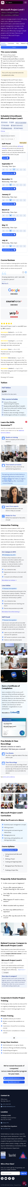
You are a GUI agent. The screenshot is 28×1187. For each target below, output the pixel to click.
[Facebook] (9, 1178)
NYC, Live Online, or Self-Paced (10, 15)
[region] (14, 279)
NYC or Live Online (21, 123)
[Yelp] (2, 1178)
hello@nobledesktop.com (8, 1106)
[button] (24, 1183)
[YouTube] (5, 1178)
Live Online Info (6, 1128)
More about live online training (10, 612)
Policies (3, 131)
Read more (21, 970)
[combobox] (14, 2)
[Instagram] (13, 1178)
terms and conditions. (9, 777)
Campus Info (5, 1122)
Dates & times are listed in (8, 136)
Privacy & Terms (17, 1185)
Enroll (14, 47)
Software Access (7, 128)
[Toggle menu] (25, 2)
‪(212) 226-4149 (14, 1082)
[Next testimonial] (26, 272)
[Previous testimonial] (23, 272)
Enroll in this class (8, 173)
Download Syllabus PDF (10, 850)
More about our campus (9, 580)
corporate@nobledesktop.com (15, 1078)
